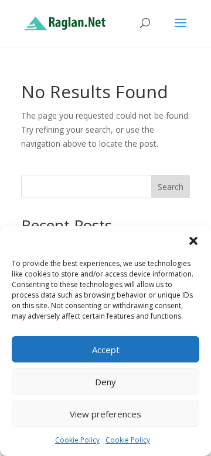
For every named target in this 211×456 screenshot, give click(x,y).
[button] (193, 241)
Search (170, 186)
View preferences (105, 414)
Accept (106, 349)
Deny (105, 382)
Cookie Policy (77, 440)
